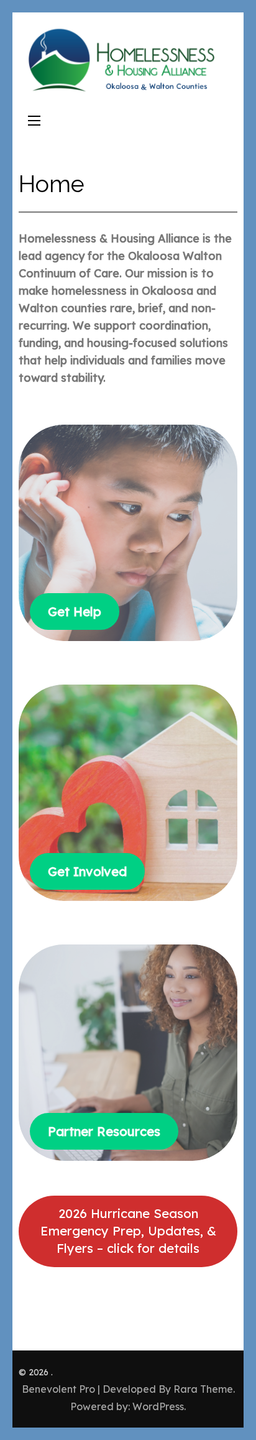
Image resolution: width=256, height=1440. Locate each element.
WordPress (158, 1406)
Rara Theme (203, 1389)
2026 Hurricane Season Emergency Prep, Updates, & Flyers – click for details (128, 1231)
